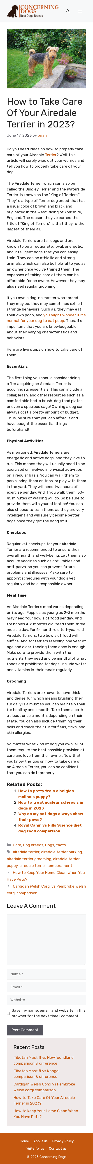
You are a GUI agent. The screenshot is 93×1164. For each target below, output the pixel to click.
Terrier (50, 155)
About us (40, 1141)
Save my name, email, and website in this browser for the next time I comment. (49, 1013)
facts (61, 845)
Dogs (49, 845)
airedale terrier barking (61, 852)
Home (24, 1141)
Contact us (58, 1148)
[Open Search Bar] (67, 11)
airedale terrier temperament (45, 865)
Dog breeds (33, 845)
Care (17, 845)
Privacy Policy (63, 1141)
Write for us (35, 1148)
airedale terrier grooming (29, 859)
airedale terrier (26, 852)
